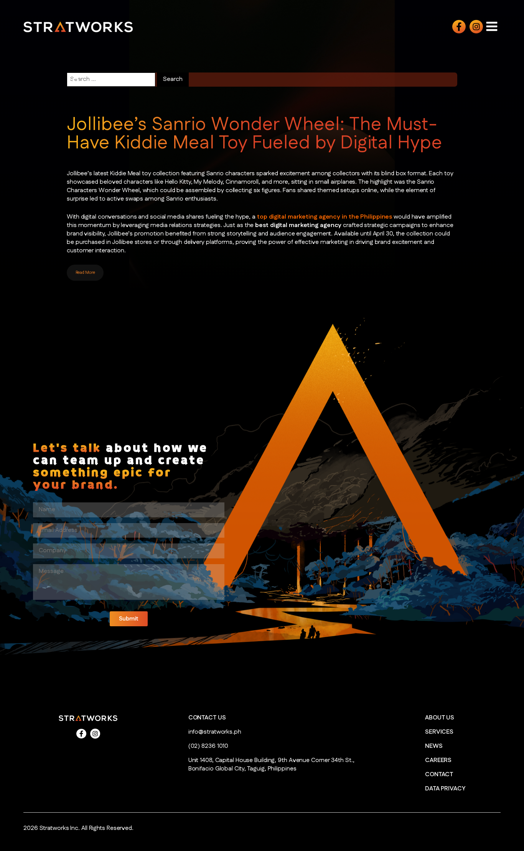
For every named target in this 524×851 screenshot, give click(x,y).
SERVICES (439, 732)
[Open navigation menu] (492, 26)
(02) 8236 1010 (208, 746)
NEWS (434, 746)
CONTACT (439, 774)
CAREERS (438, 760)
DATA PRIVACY (445, 789)
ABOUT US (439, 718)
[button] (129, 618)
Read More (85, 273)
